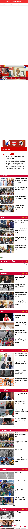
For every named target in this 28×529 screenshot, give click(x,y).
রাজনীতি (22, 4)
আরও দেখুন (24, 218)
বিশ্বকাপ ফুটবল (3, 4)
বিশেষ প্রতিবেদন (16, 4)
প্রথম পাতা (10, 4)
